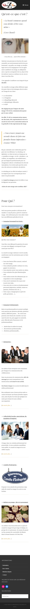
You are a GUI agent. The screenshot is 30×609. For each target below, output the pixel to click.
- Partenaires (5, 565)
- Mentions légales (6, 571)
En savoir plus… (6, 405)
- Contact (4, 575)
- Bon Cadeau (5, 568)
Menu (26, 5)
